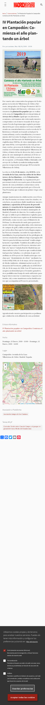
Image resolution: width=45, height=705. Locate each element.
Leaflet (22, 403)
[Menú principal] (5, 5)
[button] (22, 381)
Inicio (4, 13)
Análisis (9, 673)
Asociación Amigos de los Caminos (16, 414)
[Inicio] (24, 4)
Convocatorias (12, 13)
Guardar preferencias (22, 688)
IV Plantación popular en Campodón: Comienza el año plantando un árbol (22, 329)
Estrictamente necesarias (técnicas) (18, 650)
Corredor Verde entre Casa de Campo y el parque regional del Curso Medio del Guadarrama (22, 428)
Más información (32, 642)
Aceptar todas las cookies (22, 697)
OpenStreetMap (30, 403)
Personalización (12, 661)
